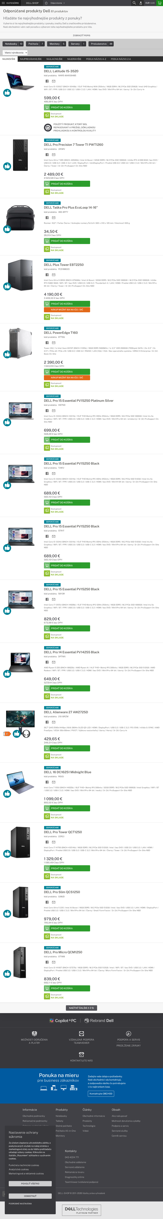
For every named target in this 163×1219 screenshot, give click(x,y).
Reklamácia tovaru (74, 1172)
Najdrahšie (74, 59)
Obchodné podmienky (34, 1116)
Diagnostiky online (74, 1177)
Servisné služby (120, 1131)
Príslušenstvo (101, 43)
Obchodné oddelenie (75, 1162)
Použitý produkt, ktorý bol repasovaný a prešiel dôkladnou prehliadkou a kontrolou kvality (74, 127)
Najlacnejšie (54, 59)
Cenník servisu (119, 1135)
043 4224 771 (72, 1157)
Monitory (57, 43)
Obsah (116, 1109)
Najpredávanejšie (31, 59)
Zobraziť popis (81, 35)
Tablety (59, 1121)
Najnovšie (8, 59)
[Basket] (159, 3)
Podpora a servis (120, 1126)
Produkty (62, 1109)
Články (87, 1109)
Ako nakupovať (119, 1116)
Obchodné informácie (94, 1116)
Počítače (35, 43)
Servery (77, 43)
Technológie (89, 1126)
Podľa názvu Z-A (121, 59)
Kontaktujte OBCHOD (101, 1093)
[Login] (141, 3)
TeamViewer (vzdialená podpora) (81, 1182)
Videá (86, 1131)
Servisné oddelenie (75, 1167)
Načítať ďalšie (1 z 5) (81, 1008)
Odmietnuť (30, 1196)
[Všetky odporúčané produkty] (7, 93)
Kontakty (71, 1151)
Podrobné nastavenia (20, 1204)
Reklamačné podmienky (35, 1121)
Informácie (30, 1109)
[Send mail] (54, 81)
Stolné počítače (64, 1126)
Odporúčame (57, 3)
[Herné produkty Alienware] (26, 734)
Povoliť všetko (30, 1183)
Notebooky (13, 43)
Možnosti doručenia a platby (126, 1121)
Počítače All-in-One (66, 1131)
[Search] (134, 3)
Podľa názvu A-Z (96, 59)
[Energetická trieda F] (7, 734)
